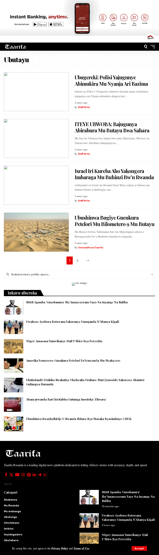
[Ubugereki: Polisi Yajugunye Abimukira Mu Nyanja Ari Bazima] (36, 91)
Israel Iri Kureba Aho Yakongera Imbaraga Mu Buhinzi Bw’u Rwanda (114, 174)
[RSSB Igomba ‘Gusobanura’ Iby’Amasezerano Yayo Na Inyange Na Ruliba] (13, 307)
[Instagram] (23, 474)
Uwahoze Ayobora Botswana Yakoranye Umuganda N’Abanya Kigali (72, 322)
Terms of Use (81, 548)
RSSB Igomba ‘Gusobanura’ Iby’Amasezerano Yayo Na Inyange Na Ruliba (77, 302)
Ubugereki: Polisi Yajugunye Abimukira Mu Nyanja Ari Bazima (111, 80)
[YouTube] (17, 474)
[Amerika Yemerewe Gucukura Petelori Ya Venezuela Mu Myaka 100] (13, 365)
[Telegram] (39, 474)
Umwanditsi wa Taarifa (90, 247)
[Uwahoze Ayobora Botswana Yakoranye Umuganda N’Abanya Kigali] (13, 326)
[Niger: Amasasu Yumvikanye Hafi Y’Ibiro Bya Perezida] (13, 346)
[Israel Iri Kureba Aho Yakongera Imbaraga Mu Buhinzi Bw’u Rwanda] (36, 185)
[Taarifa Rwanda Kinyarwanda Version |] (15, 47)
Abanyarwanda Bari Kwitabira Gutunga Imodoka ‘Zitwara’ (66, 399)
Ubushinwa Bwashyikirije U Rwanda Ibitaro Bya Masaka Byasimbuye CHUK (78, 419)
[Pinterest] (29, 474)
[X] (11, 474)
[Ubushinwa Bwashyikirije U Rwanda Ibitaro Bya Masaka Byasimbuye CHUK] (13, 424)
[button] (139, 548)
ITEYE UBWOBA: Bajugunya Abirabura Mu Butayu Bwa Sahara (112, 127)
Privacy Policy (59, 548)
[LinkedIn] (34, 474)
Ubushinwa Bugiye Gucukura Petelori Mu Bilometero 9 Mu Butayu (114, 220)
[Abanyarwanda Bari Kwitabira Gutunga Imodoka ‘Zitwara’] (13, 404)
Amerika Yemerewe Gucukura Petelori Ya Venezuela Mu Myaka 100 (73, 360)
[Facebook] (6, 474)
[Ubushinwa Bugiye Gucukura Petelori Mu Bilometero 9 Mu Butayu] (36, 232)
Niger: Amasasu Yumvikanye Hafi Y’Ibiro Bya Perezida (64, 341)
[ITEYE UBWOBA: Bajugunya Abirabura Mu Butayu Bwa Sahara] (36, 138)
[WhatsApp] (45, 474)
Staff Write (84, 107)
